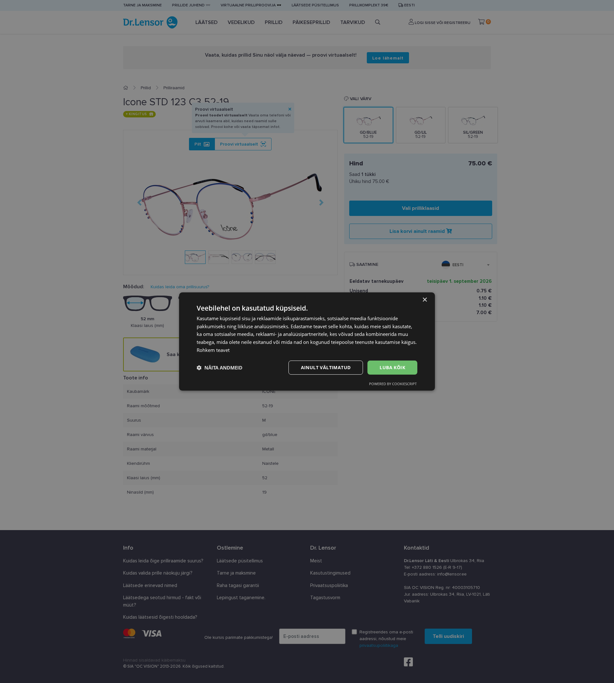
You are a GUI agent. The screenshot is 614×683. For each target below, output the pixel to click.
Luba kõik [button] (392, 367)
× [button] (424, 300)
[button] (219, 367)
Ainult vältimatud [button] (326, 367)
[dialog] (307, 341)
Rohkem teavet (213, 350)
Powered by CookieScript (393, 383)
